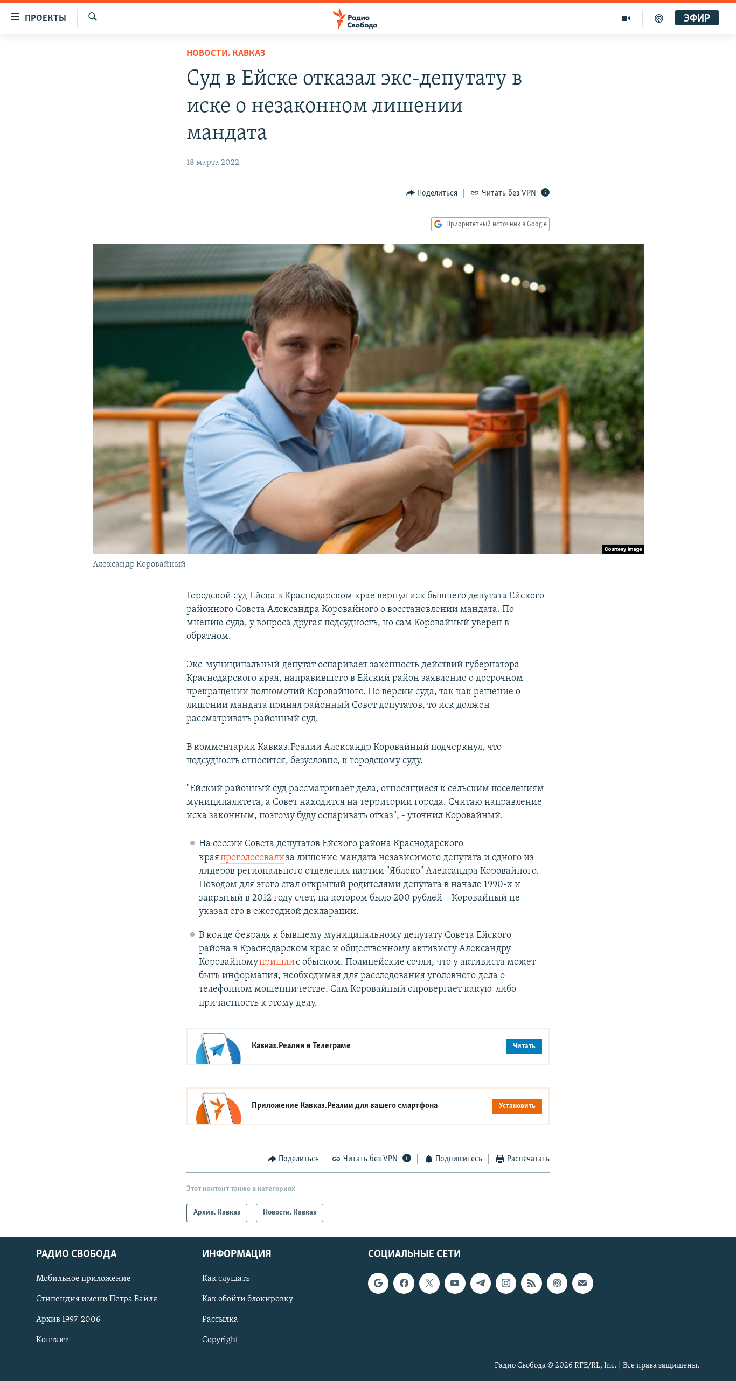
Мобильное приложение (83, 1279)
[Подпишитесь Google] (378, 1283)
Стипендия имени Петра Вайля (96, 1299)
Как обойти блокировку (247, 1299)
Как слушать (225, 1279)
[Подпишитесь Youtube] (455, 1283)
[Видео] (626, 18)
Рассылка (220, 1320)
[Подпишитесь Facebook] (403, 1283)
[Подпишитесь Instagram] (506, 1283)
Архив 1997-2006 (68, 1320)
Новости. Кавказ (225, 54)
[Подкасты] (557, 1283)
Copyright (220, 1340)
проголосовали (252, 858)
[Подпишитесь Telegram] (480, 1283)
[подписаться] (582, 1283)
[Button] (432, 193)
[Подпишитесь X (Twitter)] (429, 1283)
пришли (277, 962)
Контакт (52, 1340)
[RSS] (531, 1283)
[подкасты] (659, 18)
